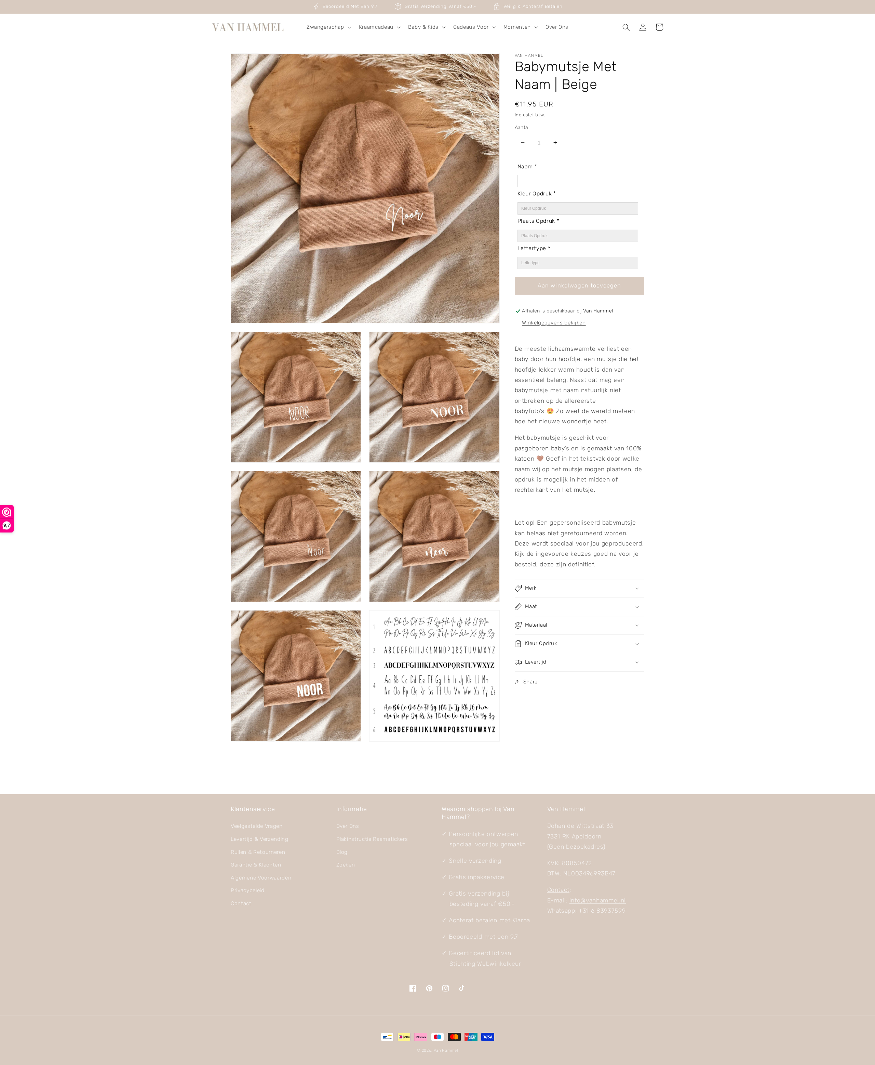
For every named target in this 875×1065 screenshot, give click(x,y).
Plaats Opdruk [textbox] (538, 221)
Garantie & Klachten (256, 865)
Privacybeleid (248, 890)
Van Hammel (446, 1050)
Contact (241, 903)
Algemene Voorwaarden (261, 878)
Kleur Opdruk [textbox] (536, 193)
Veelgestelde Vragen (257, 826)
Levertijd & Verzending (259, 839)
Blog (342, 852)
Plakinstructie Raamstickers (372, 839)
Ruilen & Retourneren (258, 852)
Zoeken (345, 865)
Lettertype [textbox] (534, 248)
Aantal (522, 127)
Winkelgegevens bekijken (553, 323)
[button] (328, 27)
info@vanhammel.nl (597, 900)
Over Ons (347, 826)
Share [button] (530, 682)
